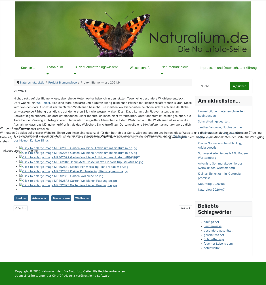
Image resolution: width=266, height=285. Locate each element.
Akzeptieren (11, 150)
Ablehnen (33, 150)
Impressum (133, 157)
